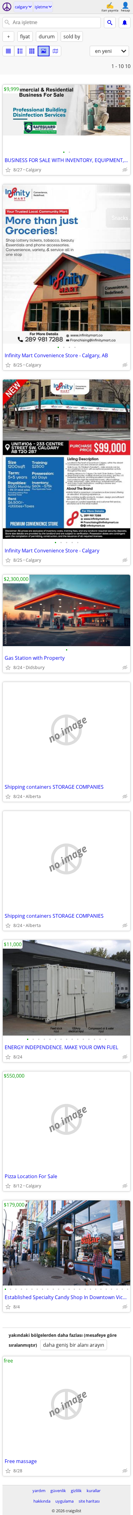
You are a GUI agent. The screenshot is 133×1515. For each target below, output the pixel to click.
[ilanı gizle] (125, 170)
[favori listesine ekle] (8, 170)
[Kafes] (32, 51)
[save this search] (125, 22)
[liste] (8, 51)
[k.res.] (20, 51)
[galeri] (43, 51)
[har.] (55, 51)
